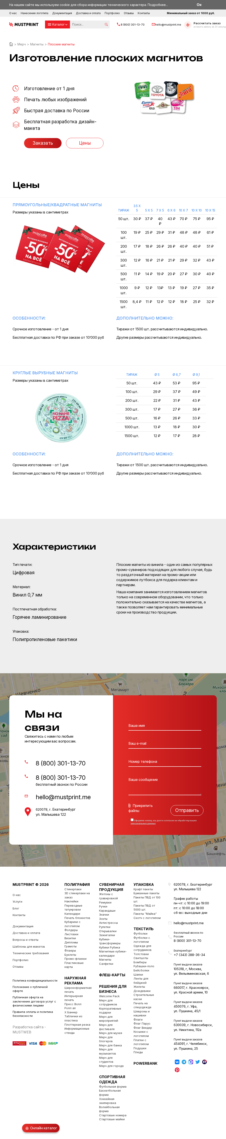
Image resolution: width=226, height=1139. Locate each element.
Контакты (144, 13)
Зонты (103, 918)
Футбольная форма (112, 1086)
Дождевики (142, 991)
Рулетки (104, 927)
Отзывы (129, 13)
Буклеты (70, 954)
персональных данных (143, 823)
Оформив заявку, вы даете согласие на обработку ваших (164, 822)
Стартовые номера (112, 1115)
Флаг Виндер (143, 1027)
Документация (62, 13)
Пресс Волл (72, 1004)
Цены (85, 143)
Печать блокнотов (77, 918)
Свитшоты (141, 958)
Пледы (138, 1052)
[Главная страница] (11, 44)
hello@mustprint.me (168, 24)
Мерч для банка (110, 1045)
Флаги (138, 1019)
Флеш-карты (112, 975)
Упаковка (144, 884)
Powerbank (145, 1063)
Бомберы (140, 962)
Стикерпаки (72, 889)
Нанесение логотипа (34, 13)
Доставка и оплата (88, 13)
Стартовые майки (112, 1119)
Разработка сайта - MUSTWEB (29, 1029)
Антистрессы (108, 922)
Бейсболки (141, 970)
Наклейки (71, 901)
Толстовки (141, 954)
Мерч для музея (110, 1033)
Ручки (103, 906)
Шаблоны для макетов (29, 946)
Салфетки (106, 963)
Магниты (105, 959)
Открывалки (108, 931)
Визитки (70, 938)
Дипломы (71, 942)
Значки (104, 914)
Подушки (140, 1048)
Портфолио (112, 13)
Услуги (17, 901)
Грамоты (70, 946)
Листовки (71, 934)
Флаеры (70, 950)
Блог (16, 908)
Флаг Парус (142, 1023)
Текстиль (144, 929)
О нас (13, 13)
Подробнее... (158, 5)
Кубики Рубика (109, 947)
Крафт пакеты (143, 889)
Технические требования (31, 953)
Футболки (140, 933)
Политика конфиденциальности (35, 980)
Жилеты (139, 986)
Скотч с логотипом (147, 918)
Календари (72, 913)
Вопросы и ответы (25, 939)
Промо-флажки (75, 958)
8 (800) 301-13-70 (133, 24)
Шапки (138, 974)
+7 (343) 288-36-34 (189, 955)
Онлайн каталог (43, 1128)
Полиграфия (77, 884)
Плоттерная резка (77, 1024)
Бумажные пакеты (146, 893)
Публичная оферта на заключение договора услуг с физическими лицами (34, 1001)
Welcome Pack (109, 996)
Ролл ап (70, 1008)
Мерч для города (111, 1066)
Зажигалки (107, 935)
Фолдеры (71, 930)
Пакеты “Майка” (145, 913)
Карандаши (107, 910)
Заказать (43, 143)
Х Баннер (70, 1012)
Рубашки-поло (144, 966)
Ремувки (105, 902)
